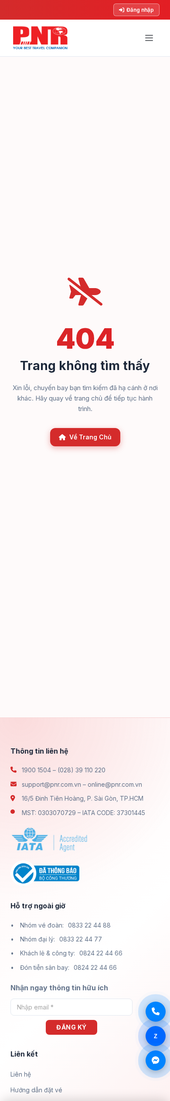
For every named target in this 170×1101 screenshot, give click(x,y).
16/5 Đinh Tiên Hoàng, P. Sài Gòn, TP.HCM (82, 798)
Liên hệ (20, 1074)
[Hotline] (156, 1012)
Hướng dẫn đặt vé (36, 1090)
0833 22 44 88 (89, 925)
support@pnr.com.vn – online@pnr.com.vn (82, 784)
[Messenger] (156, 1060)
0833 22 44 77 (80, 939)
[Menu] (149, 37)
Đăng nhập (140, 10)
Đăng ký (71, 1027)
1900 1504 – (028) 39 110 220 (63, 770)
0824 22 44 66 (100, 953)
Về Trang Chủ (90, 437)
